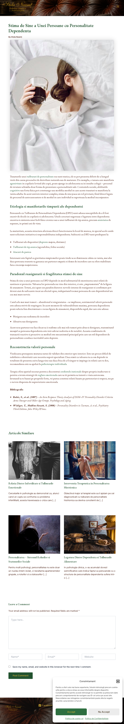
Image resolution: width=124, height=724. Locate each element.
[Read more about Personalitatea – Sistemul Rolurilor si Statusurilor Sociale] (34, 534)
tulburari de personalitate (40, 176)
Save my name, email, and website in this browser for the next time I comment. (52, 666)
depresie (43, 242)
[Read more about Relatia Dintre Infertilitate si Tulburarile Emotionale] (34, 460)
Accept (71, 711)
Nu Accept (104, 711)
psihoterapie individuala (54, 364)
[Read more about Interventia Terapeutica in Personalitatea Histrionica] (90, 460)
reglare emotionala (47, 375)
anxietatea (103, 220)
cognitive (15, 190)
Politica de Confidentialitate (96, 718)
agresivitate (16, 183)
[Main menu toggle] (118, 6)
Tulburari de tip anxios (25, 247)
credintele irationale (71, 371)
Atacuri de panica (22, 252)
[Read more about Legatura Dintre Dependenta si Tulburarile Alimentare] (90, 534)
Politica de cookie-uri (74, 718)
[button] (117, 681)
